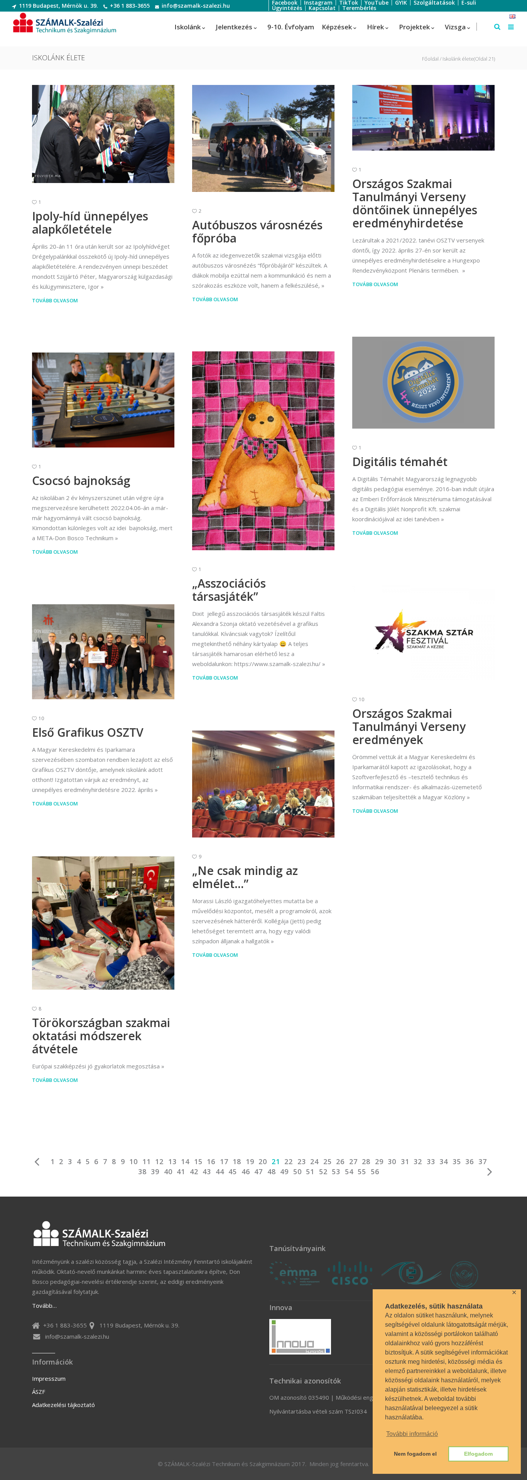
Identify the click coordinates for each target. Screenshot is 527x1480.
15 (198, 1161)
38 (142, 1171)
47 (258, 1171)
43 (207, 1171)
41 (181, 1171)
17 (224, 1161)
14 (185, 1161)
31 (405, 1161)
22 (288, 1161)
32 (418, 1161)
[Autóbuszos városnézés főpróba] (263, 138)
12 (159, 1161)
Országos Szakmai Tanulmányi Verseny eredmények (409, 726)
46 (246, 1171)
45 (232, 1171)
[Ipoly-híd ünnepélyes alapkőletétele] (103, 134)
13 (172, 1161)
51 (310, 1171)
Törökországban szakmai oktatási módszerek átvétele (101, 1036)
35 (457, 1161)
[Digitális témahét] (423, 383)
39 (155, 1171)
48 (271, 1171)
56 (375, 1171)
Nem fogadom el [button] (415, 1454)
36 (469, 1161)
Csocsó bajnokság (81, 480)
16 (211, 1161)
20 (262, 1161)
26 (340, 1161)
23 (301, 1161)
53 (336, 1171)
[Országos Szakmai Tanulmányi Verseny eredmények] (423, 632)
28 (366, 1161)
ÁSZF (38, 1391)
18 (237, 1161)
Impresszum (49, 1378)
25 (327, 1161)
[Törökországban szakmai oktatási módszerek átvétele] (103, 923)
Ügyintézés (287, 8)
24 (314, 1161)
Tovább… (44, 1305)
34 (443, 1161)
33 (431, 1161)
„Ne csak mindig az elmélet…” (245, 877)
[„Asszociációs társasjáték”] (263, 450)
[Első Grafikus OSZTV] (103, 651)
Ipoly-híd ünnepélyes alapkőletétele (90, 222)
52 (323, 1171)
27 (353, 1161)
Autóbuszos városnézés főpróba (257, 231)
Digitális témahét (400, 462)
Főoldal (430, 59)
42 (194, 1171)
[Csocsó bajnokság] (103, 400)
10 (133, 1161)
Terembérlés (359, 8)
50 (297, 1171)
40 (168, 1171)
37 (482, 1161)
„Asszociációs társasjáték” (229, 589)
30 (392, 1161)
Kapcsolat (322, 8)
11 (146, 1161)
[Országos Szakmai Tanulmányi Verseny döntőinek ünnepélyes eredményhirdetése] (423, 118)
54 (349, 1171)
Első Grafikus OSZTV (88, 732)
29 (379, 1161)
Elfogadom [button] (478, 1454)
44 (220, 1171)
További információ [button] (412, 1434)
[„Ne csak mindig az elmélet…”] (263, 784)
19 (250, 1161)
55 (362, 1171)
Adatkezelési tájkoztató (63, 1405)
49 (284, 1171)
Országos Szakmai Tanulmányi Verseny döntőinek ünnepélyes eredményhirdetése (414, 203)
